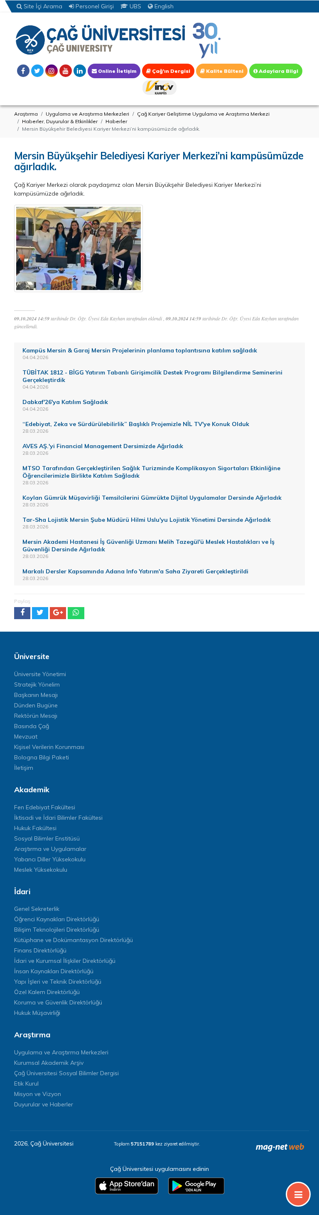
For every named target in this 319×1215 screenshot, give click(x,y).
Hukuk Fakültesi (35, 828)
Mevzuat (25, 736)
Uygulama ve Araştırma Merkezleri (87, 114)
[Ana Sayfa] (118, 40)
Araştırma (26, 114)
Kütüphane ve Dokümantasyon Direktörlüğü (73, 940)
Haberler (116, 121)
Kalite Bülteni (224, 71)
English (163, 6)
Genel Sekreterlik (36, 908)
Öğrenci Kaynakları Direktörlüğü (56, 919)
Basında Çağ (31, 726)
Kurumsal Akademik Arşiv (48, 1062)
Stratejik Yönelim (37, 684)
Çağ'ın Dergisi (170, 71)
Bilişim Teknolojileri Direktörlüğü (56, 929)
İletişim (23, 767)
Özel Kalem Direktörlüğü (47, 992)
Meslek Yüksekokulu (40, 869)
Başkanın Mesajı (36, 695)
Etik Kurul (26, 1083)
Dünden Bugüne (36, 705)
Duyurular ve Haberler (43, 1104)
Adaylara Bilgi (278, 71)
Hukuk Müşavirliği (37, 1013)
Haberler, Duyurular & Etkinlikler (60, 121)
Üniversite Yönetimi (40, 674)
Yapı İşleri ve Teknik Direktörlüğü (57, 981)
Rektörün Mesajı (35, 715)
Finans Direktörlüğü (40, 950)
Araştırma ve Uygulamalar (50, 849)
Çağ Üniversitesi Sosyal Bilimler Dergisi (66, 1073)
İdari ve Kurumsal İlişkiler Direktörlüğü (64, 961)
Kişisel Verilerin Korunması (49, 747)
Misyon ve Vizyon (37, 1094)
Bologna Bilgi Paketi (41, 757)
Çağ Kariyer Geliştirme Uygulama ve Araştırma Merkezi (203, 114)
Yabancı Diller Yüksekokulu (50, 859)
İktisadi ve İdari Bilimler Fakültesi (58, 817)
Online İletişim (116, 71)
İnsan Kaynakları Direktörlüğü (53, 971)
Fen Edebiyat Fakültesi (44, 807)
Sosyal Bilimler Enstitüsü (47, 838)
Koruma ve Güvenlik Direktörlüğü (58, 1002)
